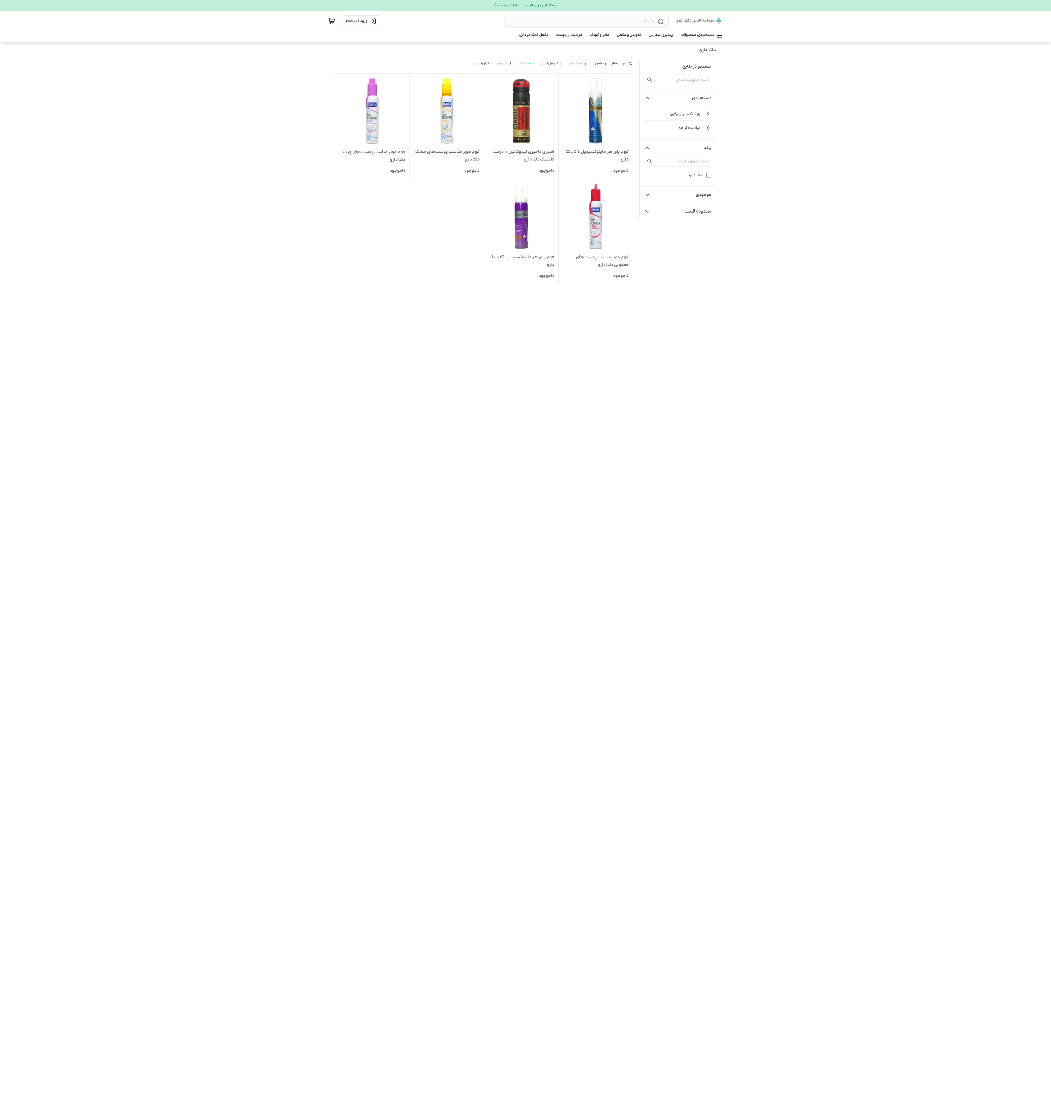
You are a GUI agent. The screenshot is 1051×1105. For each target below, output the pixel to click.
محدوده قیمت (698, 211)
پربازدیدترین (578, 63)
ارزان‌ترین (503, 63)
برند (707, 148)
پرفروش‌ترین (550, 63)
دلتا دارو (695, 175)
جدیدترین (526, 63)
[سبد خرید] (331, 21)
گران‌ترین (481, 63)
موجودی (703, 194)
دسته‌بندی (701, 98)
